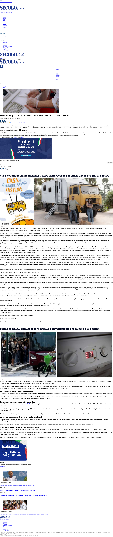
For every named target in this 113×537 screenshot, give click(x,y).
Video (4, 20)
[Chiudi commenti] (0, 164)
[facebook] (0, 0)
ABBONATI (6, 2)
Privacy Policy (6, 50)
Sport (4, 26)
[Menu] (0, 83)
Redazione (5, 43)
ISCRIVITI (2, 466)
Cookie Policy (6, 49)
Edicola (1, 2)
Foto (4, 28)
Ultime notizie (5, 47)
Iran (3, 35)
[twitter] (3, 0)
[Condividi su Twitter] (6, 121)
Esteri (4, 19)
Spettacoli (5, 25)
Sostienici (5, 45)
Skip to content (3, 58)
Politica (4, 17)
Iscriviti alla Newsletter (7, 46)
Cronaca (4, 18)
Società (4, 21)
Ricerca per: (2, 59)
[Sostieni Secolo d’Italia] (13, 460)
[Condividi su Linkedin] (2, 121)
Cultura (4, 24)
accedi (22, 137)
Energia (57, 77)
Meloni (4, 36)
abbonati (16, 137)
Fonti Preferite (22, 122)
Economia (5, 22)
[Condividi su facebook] (1, 121)
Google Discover (14, 122)
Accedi (10, 2)
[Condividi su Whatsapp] (4, 121)
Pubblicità (5, 48)
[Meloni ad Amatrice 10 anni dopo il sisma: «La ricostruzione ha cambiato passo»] (15, 480)
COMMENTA (110, 162)
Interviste (4, 27)
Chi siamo (5, 42)
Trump (4, 37)
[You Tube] (1, 0)
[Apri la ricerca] (1, 81)
